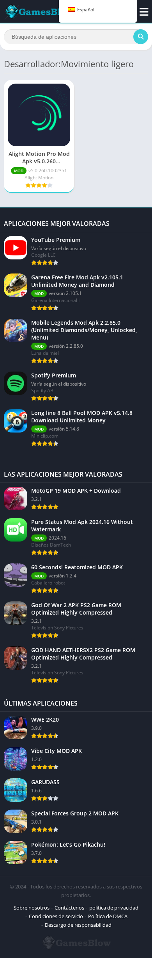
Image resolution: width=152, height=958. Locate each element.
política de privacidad (113, 907)
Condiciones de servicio (56, 916)
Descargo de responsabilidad (78, 924)
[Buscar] (140, 36)
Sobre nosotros (31, 907)
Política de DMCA (107, 916)
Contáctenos (69, 907)
